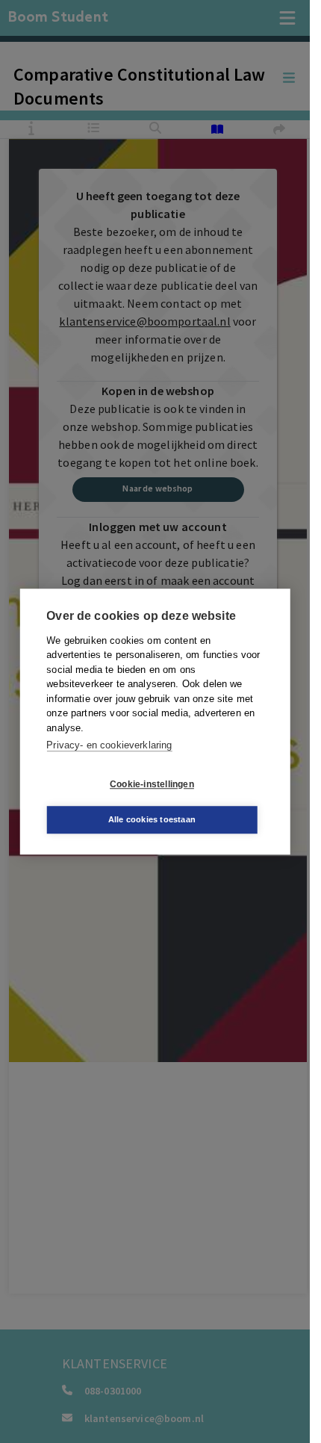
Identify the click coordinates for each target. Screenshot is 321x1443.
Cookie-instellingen (152, 784)
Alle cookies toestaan (152, 819)
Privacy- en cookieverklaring (109, 745)
